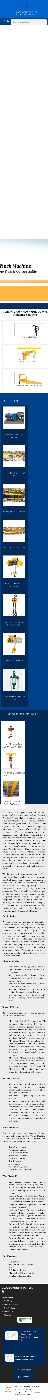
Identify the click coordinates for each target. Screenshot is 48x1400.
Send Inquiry (25, 1370)
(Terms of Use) (27, 1389)
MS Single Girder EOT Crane (14, 512)
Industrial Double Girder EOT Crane (12, 803)
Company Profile (11, 1304)
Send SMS (26, 1376)
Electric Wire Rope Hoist (14, 661)
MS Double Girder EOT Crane (14, 547)
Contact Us (8, 1311)
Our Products (9, 1308)
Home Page (8, 1301)
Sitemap (7, 1315)
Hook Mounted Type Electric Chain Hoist (13, 745)
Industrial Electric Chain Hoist (14, 774)
